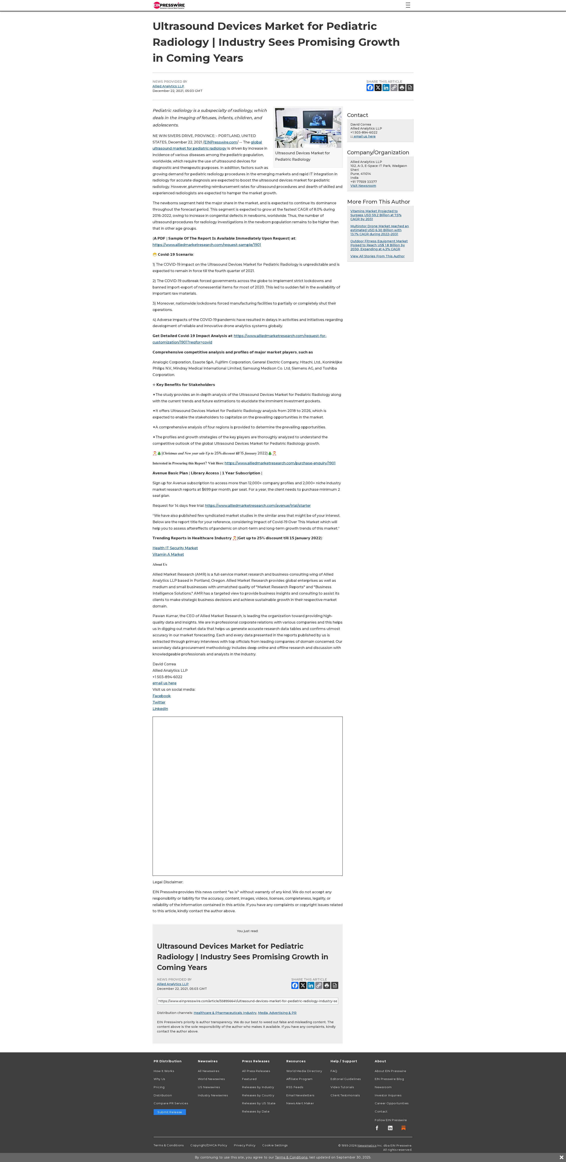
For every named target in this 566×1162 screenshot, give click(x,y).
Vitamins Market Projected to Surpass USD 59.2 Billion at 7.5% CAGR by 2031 (376, 215)
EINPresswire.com (220, 142)
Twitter (159, 702)
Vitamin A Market (168, 554)
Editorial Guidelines (346, 1079)
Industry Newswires (213, 1095)
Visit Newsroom (363, 186)
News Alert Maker (300, 1103)
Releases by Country (258, 1095)
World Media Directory (304, 1071)
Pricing (159, 1087)
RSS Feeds (294, 1087)
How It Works (164, 1071)
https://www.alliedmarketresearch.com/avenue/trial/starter (258, 506)
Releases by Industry (258, 1087)
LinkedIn (160, 709)
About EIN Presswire (390, 1071)
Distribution (163, 1095)
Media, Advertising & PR (277, 1013)
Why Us (159, 1079)
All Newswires (208, 1071)
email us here (164, 683)
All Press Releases (256, 1071)
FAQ (334, 1071)
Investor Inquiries (388, 1095)
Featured (249, 1079)
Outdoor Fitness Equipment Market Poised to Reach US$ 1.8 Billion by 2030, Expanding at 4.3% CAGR (379, 245)
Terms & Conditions (169, 1145)
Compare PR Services (171, 1103)
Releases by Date (256, 1111)
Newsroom (383, 1087)
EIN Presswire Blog (389, 1079)
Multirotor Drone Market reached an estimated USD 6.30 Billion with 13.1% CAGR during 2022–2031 (379, 230)
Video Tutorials (342, 1087)
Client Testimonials (345, 1095)
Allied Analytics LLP (168, 86)
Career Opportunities (392, 1103)
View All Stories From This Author (377, 256)
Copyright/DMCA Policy (208, 1145)
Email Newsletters (300, 1095)
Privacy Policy (245, 1145)
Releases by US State (259, 1103)
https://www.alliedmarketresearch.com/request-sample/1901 (207, 245)
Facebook (162, 696)
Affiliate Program (299, 1079)
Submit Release (169, 1112)
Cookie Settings (275, 1145)
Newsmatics (367, 1145)
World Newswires (211, 1079)
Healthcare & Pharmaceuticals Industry (225, 1013)
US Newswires (209, 1087)
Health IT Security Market (175, 548)
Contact (381, 1111)
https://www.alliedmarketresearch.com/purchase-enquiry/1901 (280, 463)
